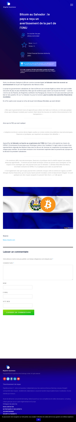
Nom (4, 283)
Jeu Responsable (8, 411)
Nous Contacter (8, 406)
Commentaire (8, 263)
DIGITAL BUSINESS (9, 2)
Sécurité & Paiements (10, 414)
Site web (6, 301)
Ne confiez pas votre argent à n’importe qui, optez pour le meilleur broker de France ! (39, 64)
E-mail (5, 292)
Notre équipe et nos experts (12, 409)
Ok (38, 419)
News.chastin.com (9, 240)
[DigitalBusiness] (9, 366)
